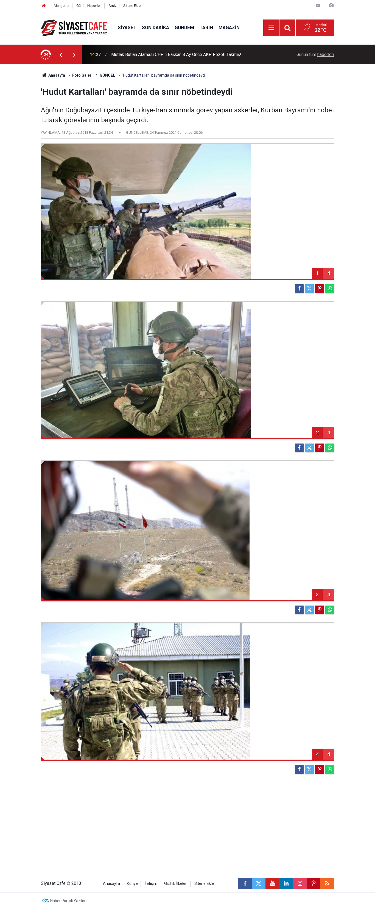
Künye (132, 883)
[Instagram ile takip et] (300, 883)
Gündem (184, 27)
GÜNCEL (107, 75)
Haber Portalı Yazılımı (68, 901)
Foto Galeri (82, 75)
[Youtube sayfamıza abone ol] (272, 883)
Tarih (206, 27)
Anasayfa (56, 75)
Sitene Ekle (132, 6)
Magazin (229, 27)
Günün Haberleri (89, 6)
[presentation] (61, 54)
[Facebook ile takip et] (245, 883)
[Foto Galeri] (331, 5)
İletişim (151, 883)
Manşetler (61, 6)
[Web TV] (318, 5)
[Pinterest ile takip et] (313, 883)
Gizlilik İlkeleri (176, 883)
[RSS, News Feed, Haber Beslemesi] (327, 883)
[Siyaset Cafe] (74, 27)
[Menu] (271, 28)
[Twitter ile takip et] (258, 883)
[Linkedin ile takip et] (286, 883)
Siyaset (127, 27)
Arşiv (112, 6)
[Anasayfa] (44, 6)
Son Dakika (155, 27)
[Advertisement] (20, 146)
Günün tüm (315, 54)
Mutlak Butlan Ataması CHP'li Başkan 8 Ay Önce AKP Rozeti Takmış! (176, 54)
